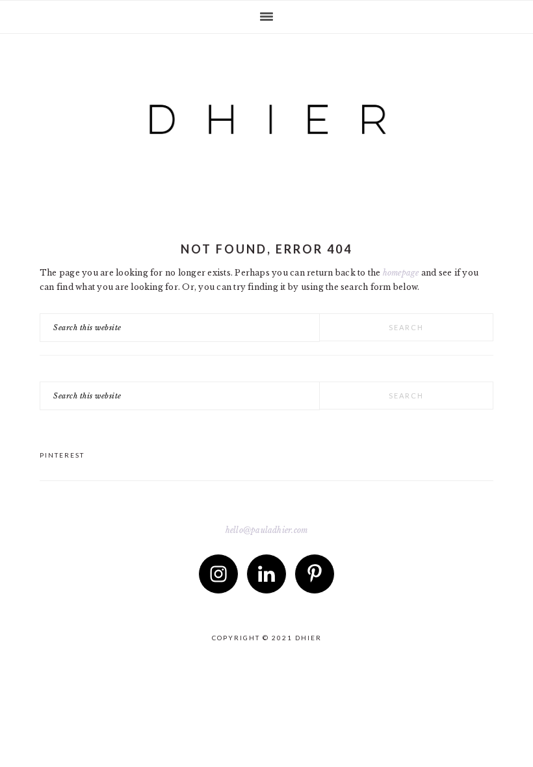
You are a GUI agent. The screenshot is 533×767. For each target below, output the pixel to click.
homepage (401, 273)
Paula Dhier (266, 108)
